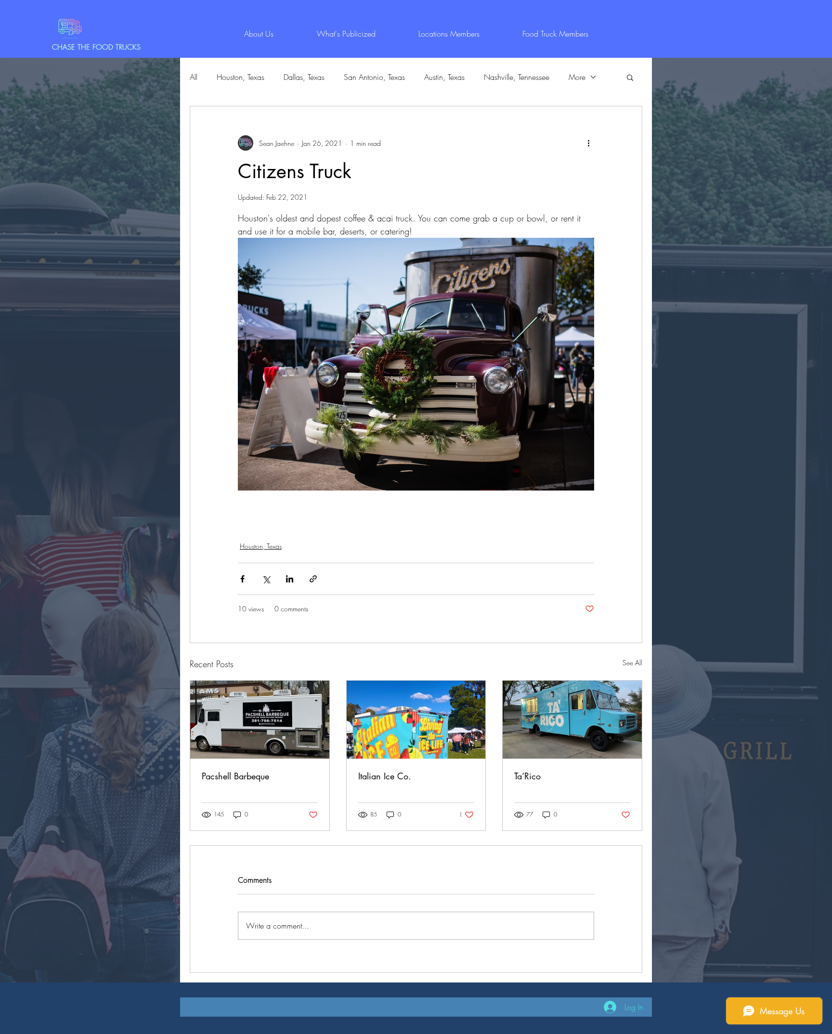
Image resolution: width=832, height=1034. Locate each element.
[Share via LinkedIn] (289, 578)
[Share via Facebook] (242, 578)
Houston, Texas (240, 77)
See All (632, 662)
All (193, 77)
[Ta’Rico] (572, 720)
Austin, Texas (444, 77)
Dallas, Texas (304, 77)
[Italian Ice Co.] (416, 720)
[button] (630, 77)
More (577, 77)
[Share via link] (313, 578)
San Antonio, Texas (374, 77)
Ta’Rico (527, 776)
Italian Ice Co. (384, 776)
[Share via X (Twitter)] (266, 578)
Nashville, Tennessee (516, 77)
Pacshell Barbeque (235, 776)
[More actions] (588, 143)
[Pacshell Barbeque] (259, 720)
